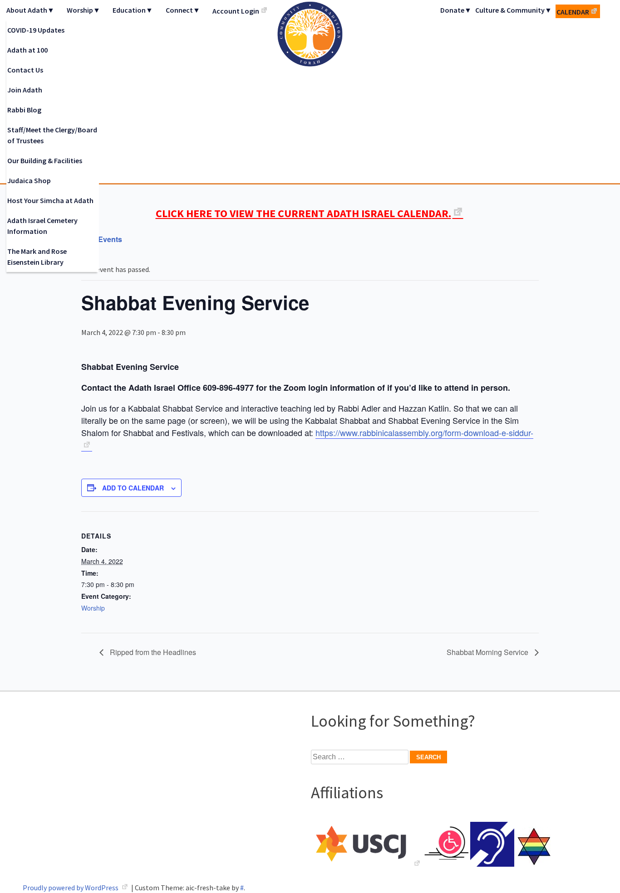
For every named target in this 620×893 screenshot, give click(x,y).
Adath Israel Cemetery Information (42, 226)
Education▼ (133, 10)
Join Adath (24, 89)
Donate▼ (456, 10)
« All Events (101, 239)
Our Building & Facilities (44, 160)
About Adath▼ (30, 10)
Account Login (235, 10)
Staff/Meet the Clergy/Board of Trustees (52, 135)
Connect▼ (183, 10)
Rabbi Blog (24, 109)
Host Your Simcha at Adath (50, 200)
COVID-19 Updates (35, 29)
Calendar (572, 11)
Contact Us (25, 69)
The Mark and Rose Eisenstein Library (37, 257)
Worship (93, 607)
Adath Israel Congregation (310, 91)
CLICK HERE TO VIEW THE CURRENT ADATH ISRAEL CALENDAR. (303, 213)
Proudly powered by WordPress (71, 887)
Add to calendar (133, 487)
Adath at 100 (27, 49)
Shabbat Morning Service (488, 652)
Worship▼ (83, 10)
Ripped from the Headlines (152, 652)
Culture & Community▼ (513, 10)
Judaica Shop (29, 180)
